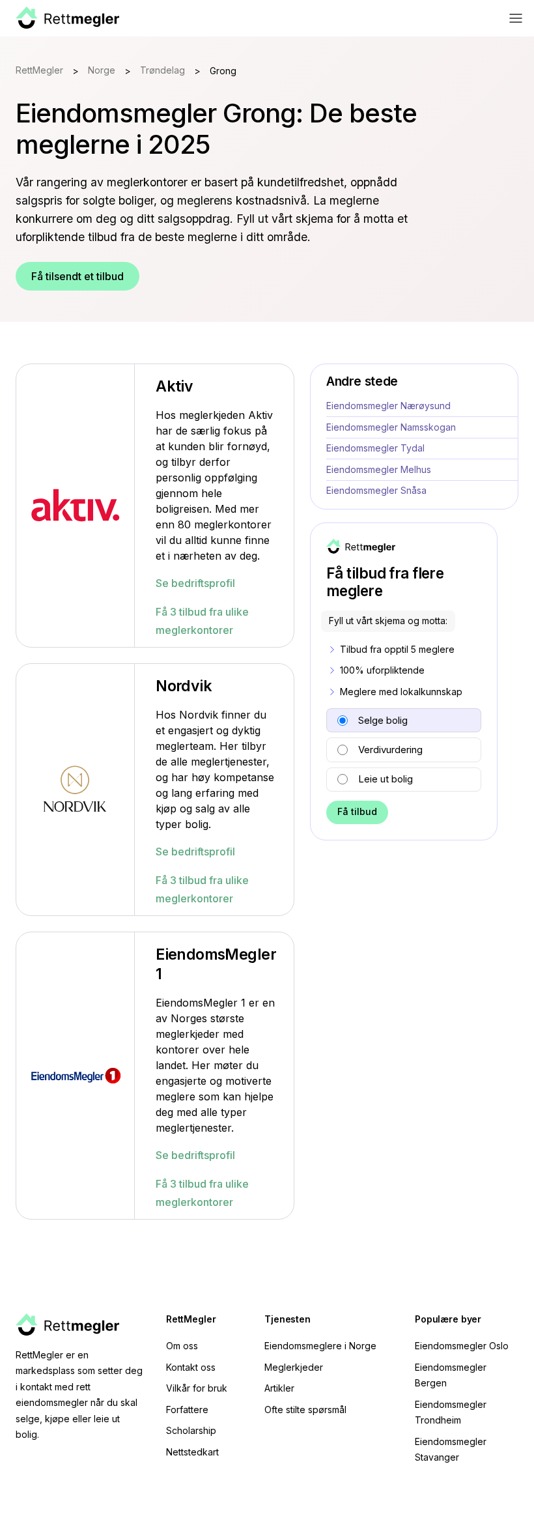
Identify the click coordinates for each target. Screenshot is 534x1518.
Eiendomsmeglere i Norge (320, 1345)
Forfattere (187, 1409)
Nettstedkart (192, 1451)
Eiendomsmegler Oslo (462, 1345)
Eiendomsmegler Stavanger (450, 1449)
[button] (516, 18)
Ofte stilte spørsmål (305, 1409)
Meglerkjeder (293, 1367)
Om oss (182, 1345)
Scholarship (191, 1430)
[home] (67, 18)
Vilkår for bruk (196, 1388)
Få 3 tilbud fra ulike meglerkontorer (202, 621)
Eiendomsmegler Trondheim (450, 1412)
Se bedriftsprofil (195, 583)
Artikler (279, 1388)
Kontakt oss (191, 1367)
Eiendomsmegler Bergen (450, 1375)
